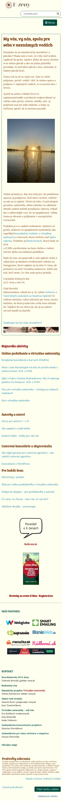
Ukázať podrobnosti (12, 787)
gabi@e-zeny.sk (27, 680)
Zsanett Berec (8, 702)
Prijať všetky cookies (48, 789)
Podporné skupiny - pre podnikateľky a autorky (28, 491)
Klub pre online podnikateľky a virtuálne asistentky (30, 484)
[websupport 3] (31, 653)
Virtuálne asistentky (34, 690)
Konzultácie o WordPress (16, 463)
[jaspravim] (18, 636)
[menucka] (18, 646)
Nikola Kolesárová (11, 693)
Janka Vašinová (9, 720)
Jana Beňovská (9, 716)
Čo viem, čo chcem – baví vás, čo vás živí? (25, 499)
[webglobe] (18, 624)
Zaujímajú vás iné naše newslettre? (22, 322)
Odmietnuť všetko (47, 796)
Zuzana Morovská (10, 736)
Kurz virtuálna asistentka (16, 400)
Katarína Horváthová (12, 728)
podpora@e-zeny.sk (26, 702)
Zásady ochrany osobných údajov (43, 778)
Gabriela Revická (10, 680)
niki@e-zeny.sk (28, 693)
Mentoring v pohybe (13, 477)
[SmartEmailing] (44, 625)
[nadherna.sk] (44, 644)
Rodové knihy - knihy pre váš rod (20, 435)
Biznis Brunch (34, 240)
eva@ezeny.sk (22, 713)
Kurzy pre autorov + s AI (15, 421)
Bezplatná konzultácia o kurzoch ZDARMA (25, 359)
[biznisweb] (44, 634)
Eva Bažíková (8, 713)
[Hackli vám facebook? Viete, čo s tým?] (31, 331)
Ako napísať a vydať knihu (16, 428)
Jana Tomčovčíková (11, 705)
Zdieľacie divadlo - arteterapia (18, 506)
